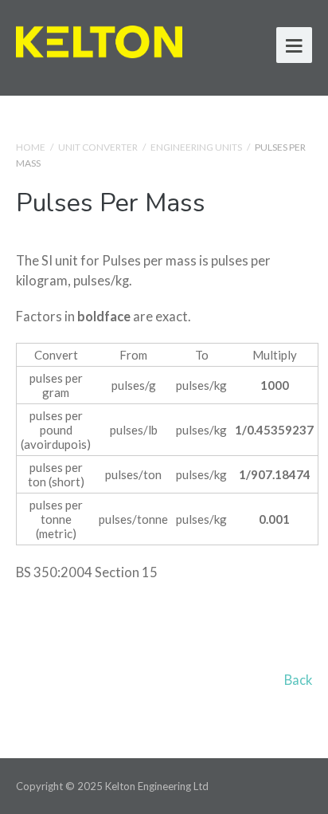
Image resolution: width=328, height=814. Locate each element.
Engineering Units (196, 147)
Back (298, 680)
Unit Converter (98, 147)
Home (30, 147)
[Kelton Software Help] (99, 39)
